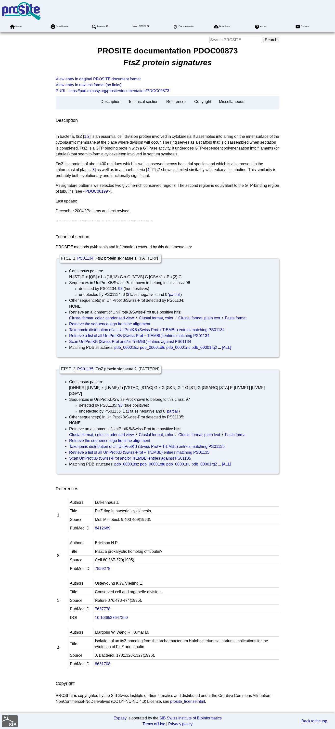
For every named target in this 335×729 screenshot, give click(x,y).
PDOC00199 (96, 191)
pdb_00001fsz (126, 347)
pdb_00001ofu (152, 347)
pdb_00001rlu (178, 347)
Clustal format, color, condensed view (101, 318)
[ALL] (226, 347)
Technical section (143, 102)
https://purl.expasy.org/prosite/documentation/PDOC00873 (118, 91)
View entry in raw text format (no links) (88, 85)
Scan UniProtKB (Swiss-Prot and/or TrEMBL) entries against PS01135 (130, 458)
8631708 (102, 664)
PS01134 (85, 258)
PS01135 (85, 369)
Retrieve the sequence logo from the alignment (109, 324)
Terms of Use (153, 724)
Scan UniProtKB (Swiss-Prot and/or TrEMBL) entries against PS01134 (130, 341)
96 (120, 405)
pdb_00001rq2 (204, 347)
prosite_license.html (187, 701)
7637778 (102, 609)
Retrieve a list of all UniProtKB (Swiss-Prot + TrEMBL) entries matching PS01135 (139, 452)
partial (174, 294)
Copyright (202, 102)
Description (110, 102)
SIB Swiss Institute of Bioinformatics (190, 718)
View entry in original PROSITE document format (98, 79)
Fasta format (235, 318)
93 (120, 289)
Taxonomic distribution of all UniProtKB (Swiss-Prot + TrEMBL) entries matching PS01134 (147, 330)
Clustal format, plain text (199, 318)
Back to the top (314, 721)
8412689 (102, 528)
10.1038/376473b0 (111, 618)
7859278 (102, 568)
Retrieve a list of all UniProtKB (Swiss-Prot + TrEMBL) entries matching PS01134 (139, 336)
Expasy (120, 718)
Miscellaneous (231, 102)
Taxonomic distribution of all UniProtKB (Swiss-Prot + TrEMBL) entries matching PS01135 (147, 446)
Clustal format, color (156, 318)
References (176, 102)
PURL (61, 91)
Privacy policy (180, 724)
